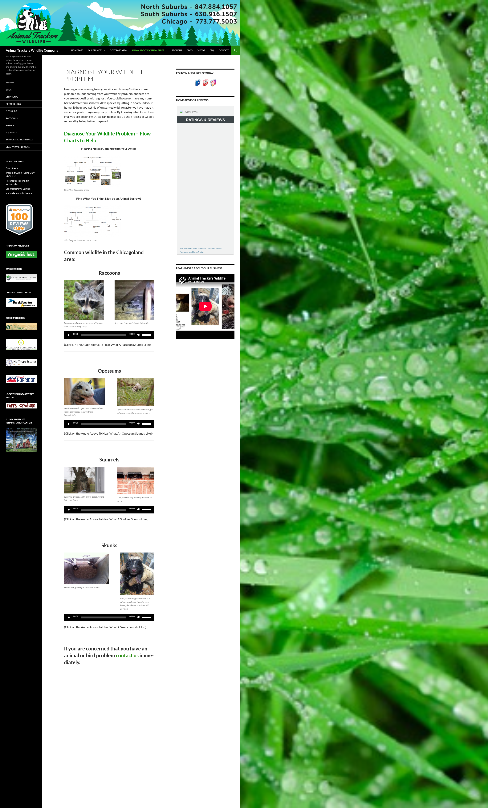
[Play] (69, 335)
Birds (9, 89)
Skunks (10, 125)
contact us (127, 655)
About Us (177, 50)
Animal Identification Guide (148, 50)
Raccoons (12, 118)
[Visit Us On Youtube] (205, 82)
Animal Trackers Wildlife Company (32, 50)
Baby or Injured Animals (19, 139)
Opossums (11, 111)
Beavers (10, 82)
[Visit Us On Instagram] (213, 82)
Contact (224, 50)
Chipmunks (12, 96)
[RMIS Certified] (21, 277)
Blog (190, 50)
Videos (201, 50)
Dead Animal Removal (18, 147)
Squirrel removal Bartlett (18, 188)
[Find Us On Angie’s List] (21, 254)
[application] (109, 335)
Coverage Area (118, 50)
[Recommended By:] (21, 326)
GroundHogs (13, 104)
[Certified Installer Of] (21, 302)
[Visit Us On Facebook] (197, 82)
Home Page (77, 50)
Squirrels (11, 132)
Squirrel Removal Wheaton (19, 193)
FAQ (212, 50)
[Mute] (139, 335)
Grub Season (12, 168)
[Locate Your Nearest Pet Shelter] (21, 405)
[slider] (147, 334)
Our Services (95, 50)
